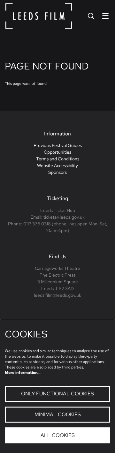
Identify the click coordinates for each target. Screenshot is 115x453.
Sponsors (57, 172)
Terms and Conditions (57, 159)
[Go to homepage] (39, 16)
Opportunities (57, 152)
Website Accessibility (57, 165)
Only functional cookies (57, 393)
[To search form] (91, 16)
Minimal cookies (57, 414)
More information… (23, 372)
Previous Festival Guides (58, 145)
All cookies (58, 435)
